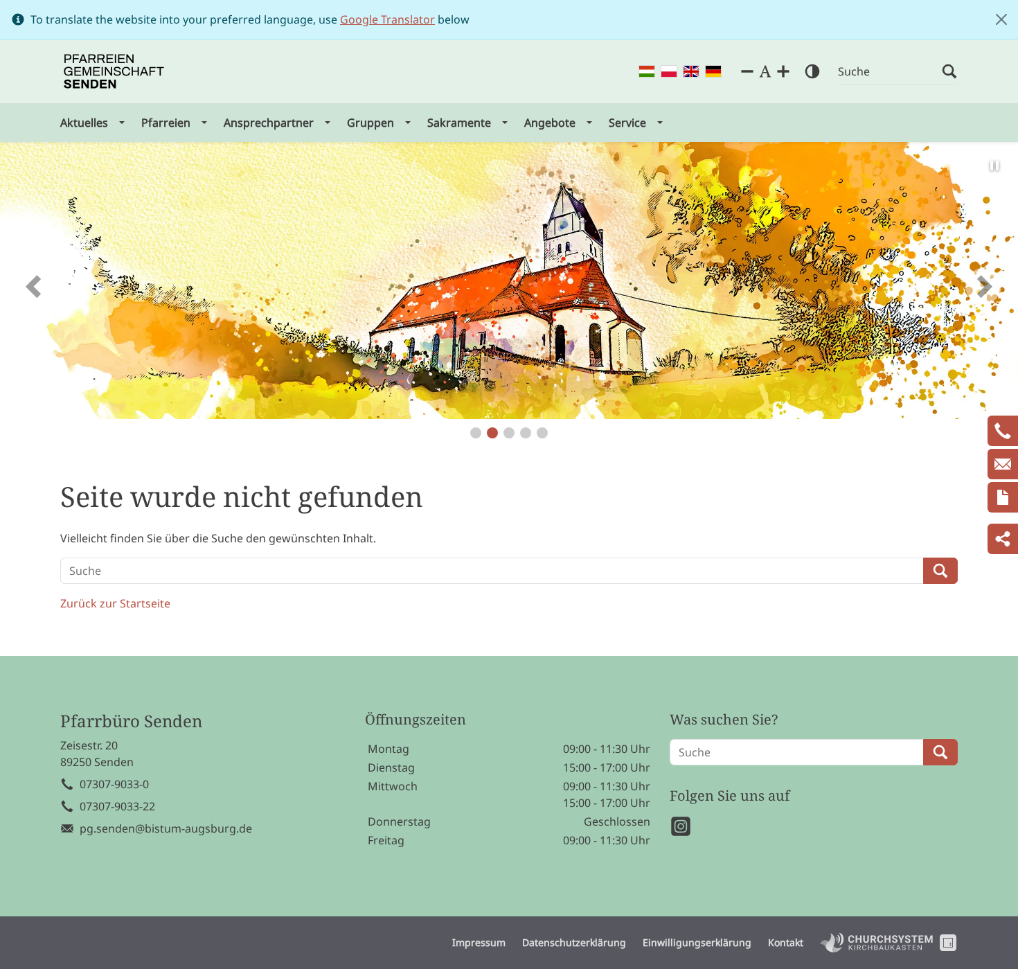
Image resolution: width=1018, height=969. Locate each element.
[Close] (1001, 19)
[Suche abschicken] (949, 72)
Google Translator (387, 19)
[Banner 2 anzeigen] (492, 432)
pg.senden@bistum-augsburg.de (166, 828)
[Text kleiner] (747, 71)
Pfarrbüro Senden (131, 721)
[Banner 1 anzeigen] (475, 432)
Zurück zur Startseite (115, 603)
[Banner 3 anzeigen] (509, 432)
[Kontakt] (1003, 497)
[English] (691, 71)
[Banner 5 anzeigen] (542, 432)
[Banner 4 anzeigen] (525, 432)
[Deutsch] (713, 71)
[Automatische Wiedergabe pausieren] (994, 165)
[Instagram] (681, 826)
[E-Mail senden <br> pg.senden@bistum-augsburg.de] (1003, 464)
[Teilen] (1003, 539)
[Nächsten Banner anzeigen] (983, 286)
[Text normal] (765, 71)
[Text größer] (783, 71)
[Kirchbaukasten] (876, 942)
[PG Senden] (114, 71)
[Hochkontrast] (812, 71)
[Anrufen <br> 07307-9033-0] (1003, 431)
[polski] (669, 71)
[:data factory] (948, 942)
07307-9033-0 (114, 784)
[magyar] (647, 71)
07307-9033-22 (117, 806)
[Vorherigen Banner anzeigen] (35, 286)
